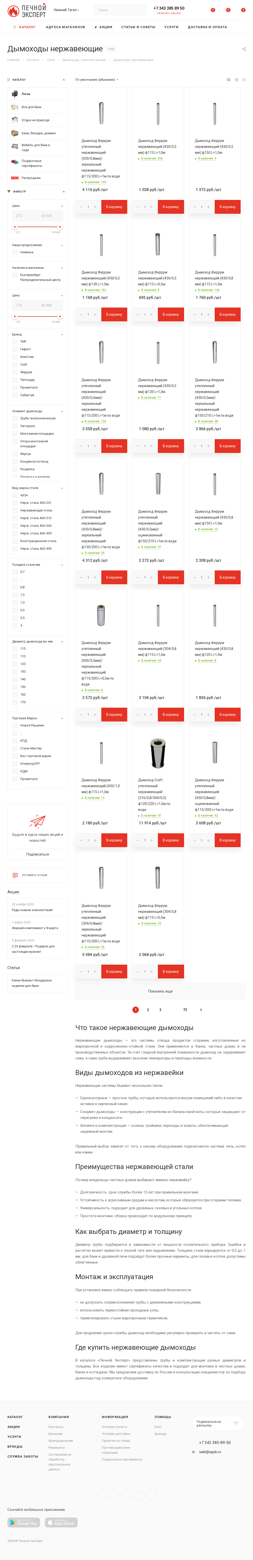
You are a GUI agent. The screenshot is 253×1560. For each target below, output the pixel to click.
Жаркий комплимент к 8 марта (35, 928)
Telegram (114, 1495)
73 (185, 1010)
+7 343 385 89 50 (168, 8)
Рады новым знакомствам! (32, 910)
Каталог (15, 1417)
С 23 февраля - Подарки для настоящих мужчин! (33, 949)
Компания (58, 1417)
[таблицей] (244, 80)
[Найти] (139, 10)
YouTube (126, 1495)
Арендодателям (60, 1441)
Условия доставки (116, 1434)
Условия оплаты (114, 1427)
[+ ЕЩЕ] (239, 27)
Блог (158, 1427)
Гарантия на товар (116, 1441)
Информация (115, 1417)
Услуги (14, 1437)
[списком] (236, 80)
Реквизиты (56, 1447)
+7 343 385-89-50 (215, 1443)
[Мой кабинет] (198, 11)
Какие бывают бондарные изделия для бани (32, 983)
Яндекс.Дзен (152, 1495)
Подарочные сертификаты (122, 1459)
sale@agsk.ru (210, 1452)
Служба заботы (22, 1456)
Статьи (13, 967)
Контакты (55, 1427)
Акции (13, 892)
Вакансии (55, 1434)
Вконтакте (101, 1495)
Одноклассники (139, 1495)
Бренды (15, 1446)
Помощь (163, 1417)
